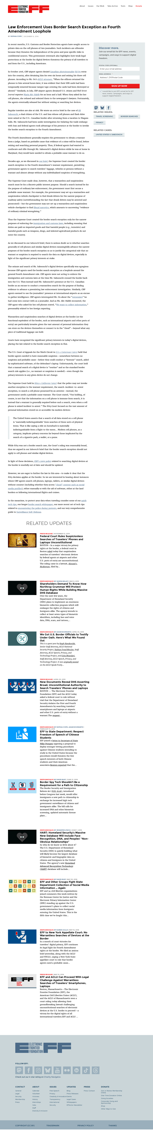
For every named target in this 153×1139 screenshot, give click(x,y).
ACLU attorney (45, 79)
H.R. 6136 (56, 791)
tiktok (86, 1070)
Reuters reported (58, 765)
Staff (34, 1108)
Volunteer (36, 1093)
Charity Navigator (52, 1077)
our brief (43, 161)
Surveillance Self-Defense (28, 512)
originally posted (71, 662)
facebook (29, 1070)
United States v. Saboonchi (109, 134)
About (82, 6)
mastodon (19, 1070)
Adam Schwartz (64, 632)
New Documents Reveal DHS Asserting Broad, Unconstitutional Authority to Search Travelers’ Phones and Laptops (64, 684)
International (54, 1102)
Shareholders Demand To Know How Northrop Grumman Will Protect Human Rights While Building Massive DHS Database (63, 588)
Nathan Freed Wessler (64, 649)
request (56, 715)
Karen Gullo (62, 930)
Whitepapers (72, 1102)
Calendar (35, 1091)
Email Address (105, 74)
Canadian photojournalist (62, 71)
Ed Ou (78, 71)
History (35, 1099)
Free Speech (54, 1091)
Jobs (34, 1105)
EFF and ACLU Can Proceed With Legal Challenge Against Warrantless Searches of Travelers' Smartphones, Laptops (64, 982)
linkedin (76, 1070)
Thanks (113, 1125)
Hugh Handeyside (67, 643)
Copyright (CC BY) (24, 1125)
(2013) (67, 352)
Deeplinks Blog (47, 581)
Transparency (55, 1099)
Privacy (99, 122)
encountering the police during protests (37, 508)
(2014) (46, 383)
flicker (67, 1070)
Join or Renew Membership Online (111, 1091)
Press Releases (72, 1093)
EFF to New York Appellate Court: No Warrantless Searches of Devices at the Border (64, 935)
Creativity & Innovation (58, 1096)
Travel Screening (104, 116)
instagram (38, 1070)
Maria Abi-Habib (32, 94)
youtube (57, 1070)
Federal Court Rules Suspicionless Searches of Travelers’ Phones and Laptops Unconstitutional (61, 539)
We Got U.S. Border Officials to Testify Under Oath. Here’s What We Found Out (64, 637)
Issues (90, 6)
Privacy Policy (85, 1125)
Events (69, 1096)
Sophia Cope (16, 36)
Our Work (100, 6)
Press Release (46, 534)
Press (17, 1102)
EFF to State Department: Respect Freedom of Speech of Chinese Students (62, 734)
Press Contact (89, 1091)
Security (18, 1096)
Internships (36, 1102)
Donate (139, 6)
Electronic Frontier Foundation (28, 10)
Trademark (52, 1125)
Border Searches (129, 116)
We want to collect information (71, 304)
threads (95, 1070)
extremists (77, 297)
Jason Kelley (62, 581)
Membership (20, 1099)
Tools (123, 6)
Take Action (112, 6)
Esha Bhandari (68, 656)
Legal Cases (71, 1099)
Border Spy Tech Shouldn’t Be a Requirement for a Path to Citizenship (64, 784)
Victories (35, 1096)
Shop (130, 6)
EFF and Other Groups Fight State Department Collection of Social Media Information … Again (64, 884)
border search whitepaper (40, 504)
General (18, 1091)
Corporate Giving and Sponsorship (109, 1102)
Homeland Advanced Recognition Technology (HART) (57, 866)
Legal (17, 1093)
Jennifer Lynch (63, 830)
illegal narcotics (41, 207)
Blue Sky (48, 1070)
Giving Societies (107, 1098)
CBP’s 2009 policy (42, 461)
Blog (68, 1091)
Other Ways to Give (108, 1109)
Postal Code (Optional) (108, 65)
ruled (49, 551)
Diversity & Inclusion (39, 1111)
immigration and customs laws (48, 223)
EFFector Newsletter (74, 1105)
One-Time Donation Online (111, 1095)
